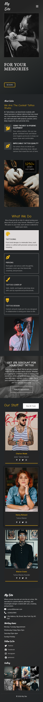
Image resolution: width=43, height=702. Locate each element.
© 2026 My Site (21, 696)
